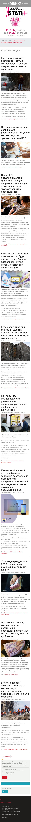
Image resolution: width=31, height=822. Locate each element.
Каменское (6, 551)
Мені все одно (9, 774)
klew (14, 811)
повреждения (16, 119)
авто (5, 119)
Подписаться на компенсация (2, 759)
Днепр (5, 244)
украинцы (25, 749)
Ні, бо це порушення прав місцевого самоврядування (14, 771)
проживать (3, 462)
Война (9, 244)
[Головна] (15, 12)
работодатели (18, 612)
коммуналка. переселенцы (17, 460)
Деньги (5, 612)
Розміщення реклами (5, 802)
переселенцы (11, 167)
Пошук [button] (5, 792)
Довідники (16, 784)
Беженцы (16, 551)
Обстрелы (9, 119)
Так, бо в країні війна (10, 769)
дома (12, 387)
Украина (27, 387)
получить (25, 612)
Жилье (5, 749)
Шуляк (20, 749)
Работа (5, 167)
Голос (4, 777)
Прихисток (6, 319)
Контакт (2, 800)
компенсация (23, 119)
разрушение (7, 387)
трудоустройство (23, 244)
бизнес (20, 551)
